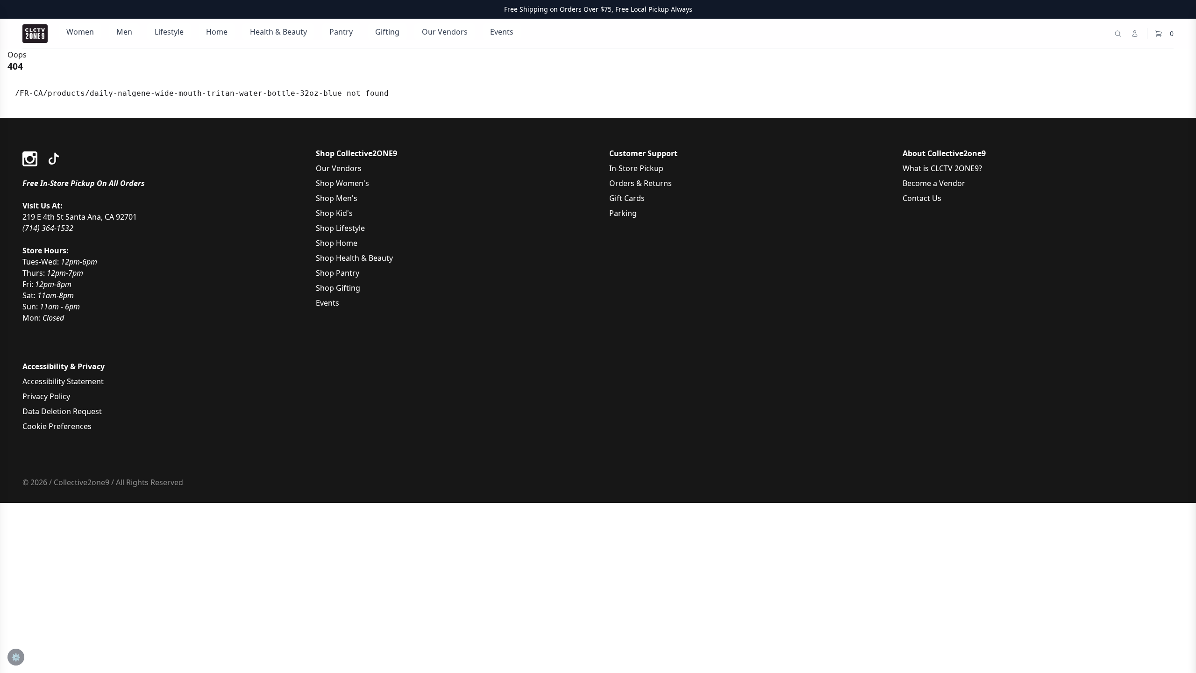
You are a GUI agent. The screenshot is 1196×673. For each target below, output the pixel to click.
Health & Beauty (278, 32)
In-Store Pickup (636, 168)
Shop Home (336, 243)
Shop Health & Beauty (354, 258)
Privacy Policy (46, 396)
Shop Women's (342, 183)
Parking (623, 213)
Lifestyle (169, 32)
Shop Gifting (338, 288)
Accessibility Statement (63, 381)
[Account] (1134, 33)
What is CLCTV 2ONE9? (942, 168)
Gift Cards (627, 198)
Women (80, 32)
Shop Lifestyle (340, 228)
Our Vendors (445, 32)
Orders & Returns (640, 183)
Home (217, 32)
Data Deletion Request (62, 411)
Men (124, 32)
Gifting (387, 32)
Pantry (341, 32)
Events (501, 32)
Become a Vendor (934, 183)
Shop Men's (336, 198)
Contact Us (922, 198)
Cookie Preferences (57, 426)
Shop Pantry (337, 273)
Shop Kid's (334, 213)
